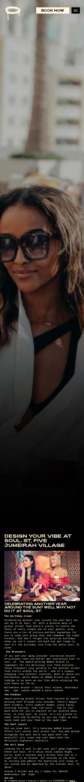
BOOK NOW (8, 778)
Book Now (52, 10)
